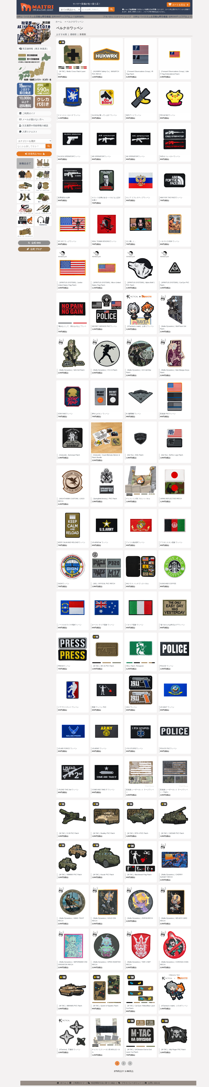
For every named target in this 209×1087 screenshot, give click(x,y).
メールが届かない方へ (33, 119)
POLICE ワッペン (166, 666)
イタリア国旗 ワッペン (134, 625)
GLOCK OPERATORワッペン (69, 156)
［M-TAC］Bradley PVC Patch (103, 833)
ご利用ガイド (28, 113)
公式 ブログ (35, 249)
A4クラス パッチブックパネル (137, 583)
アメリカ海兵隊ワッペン (135, 542)
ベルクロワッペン (75, 21)
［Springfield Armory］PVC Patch (104, 498)
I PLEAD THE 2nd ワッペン (68, 790)
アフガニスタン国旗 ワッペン (171, 542)
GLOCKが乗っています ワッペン (104, 115)
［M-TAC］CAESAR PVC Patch (172, 833)
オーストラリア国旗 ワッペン (103, 625)
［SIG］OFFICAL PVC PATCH (103, 583)
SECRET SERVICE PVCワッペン (104, 326)
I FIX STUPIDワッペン (134, 748)
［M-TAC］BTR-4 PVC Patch (137, 833)
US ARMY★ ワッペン (100, 542)
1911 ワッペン (131, 707)
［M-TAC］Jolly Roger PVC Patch (173, 1049)
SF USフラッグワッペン (67, 241)
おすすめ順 (61, 34)
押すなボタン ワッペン (100, 414)
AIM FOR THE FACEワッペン (171, 197)
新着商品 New (35, 154)
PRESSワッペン (64, 666)
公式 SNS (35, 243)
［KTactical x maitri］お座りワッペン (140, 326)
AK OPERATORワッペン (135, 156)
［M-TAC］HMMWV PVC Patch (70, 874)
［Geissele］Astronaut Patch (69, 455)
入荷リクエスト (29, 131)
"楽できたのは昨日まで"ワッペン (172, 625)
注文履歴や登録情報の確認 (35, 125)
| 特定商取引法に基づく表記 (101, 1083)
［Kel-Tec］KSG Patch (134, 455)
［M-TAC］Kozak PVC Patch (103, 874)
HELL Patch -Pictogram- (135, 666)
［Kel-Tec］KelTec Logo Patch (171, 455)
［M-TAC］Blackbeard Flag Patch (138, 874)
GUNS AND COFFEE (168, 583)
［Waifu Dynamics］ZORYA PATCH (139, 918)
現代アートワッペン (133, 115)
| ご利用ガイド (76, 1083)
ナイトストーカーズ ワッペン (69, 115)
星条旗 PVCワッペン (168, 414)
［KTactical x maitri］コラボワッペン (174, 1006)
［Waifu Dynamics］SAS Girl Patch (71, 370)
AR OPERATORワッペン (101, 156)
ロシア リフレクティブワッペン (138, 197)
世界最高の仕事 (64, 197)
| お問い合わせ (152, 1083)
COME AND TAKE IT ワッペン (103, 790)
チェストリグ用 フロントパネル (138, 498)
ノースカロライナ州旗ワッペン (70, 625)
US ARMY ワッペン (99, 748)
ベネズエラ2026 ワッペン (169, 241)
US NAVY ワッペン (167, 707)
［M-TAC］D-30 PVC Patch (68, 833)
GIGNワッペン (63, 583)
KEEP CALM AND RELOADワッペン (71, 542)
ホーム (59, 21)
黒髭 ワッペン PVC (99, 707)
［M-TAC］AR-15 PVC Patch (103, 666)
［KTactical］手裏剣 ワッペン (69, 1049)
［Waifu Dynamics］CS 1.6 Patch (104, 370)
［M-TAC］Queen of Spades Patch (105, 1006)
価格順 (73, 34)
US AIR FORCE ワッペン (67, 748)
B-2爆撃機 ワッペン (133, 414)
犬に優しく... (131, 241)
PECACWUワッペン (167, 115)
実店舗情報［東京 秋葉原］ (35, 48)
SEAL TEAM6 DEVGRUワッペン (104, 241)
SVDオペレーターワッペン (170, 156)
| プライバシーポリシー (129, 1083)
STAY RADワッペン (65, 414)
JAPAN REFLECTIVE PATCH (171, 498)
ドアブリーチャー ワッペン (68, 707)
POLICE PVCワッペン (168, 748)
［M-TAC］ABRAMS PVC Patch (70, 1006)
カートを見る (180, 5)
